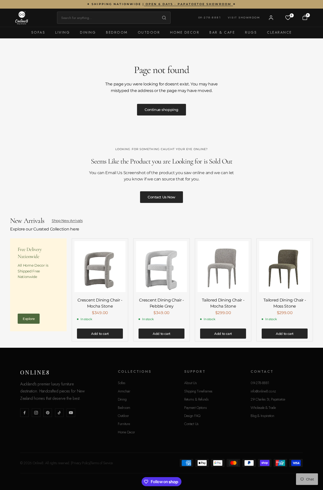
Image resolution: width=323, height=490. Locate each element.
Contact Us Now (161, 197)
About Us (190, 382)
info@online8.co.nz (263, 391)
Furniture (124, 423)
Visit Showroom (244, 17)
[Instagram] (36, 412)
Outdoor (149, 32)
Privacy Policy (81, 462)
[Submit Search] (162, 17)
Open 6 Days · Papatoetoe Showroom (188, 4)
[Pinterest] (47, 412)
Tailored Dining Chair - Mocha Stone (223, 303)
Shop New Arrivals (67, 220)
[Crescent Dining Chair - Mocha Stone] (99, 266)
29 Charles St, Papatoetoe (268, 399)
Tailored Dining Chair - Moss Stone (284, 303)
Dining (88, 32)
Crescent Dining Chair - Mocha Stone (99, 303)
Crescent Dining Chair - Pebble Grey (161, 303)
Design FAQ (192, 415)
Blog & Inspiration (262, 415)
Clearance (279, 32)
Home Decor (184, 32)
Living (62, 32)
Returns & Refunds (196, 399)
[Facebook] (24, 412)
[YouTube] (71, 412)
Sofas (38, 32)
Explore (29, 319)
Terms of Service (102, 462)
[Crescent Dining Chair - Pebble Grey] (161, 266)
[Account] (271, 18)
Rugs (251, 32)
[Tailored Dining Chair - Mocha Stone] (223, 266)
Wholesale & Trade (263, 407)
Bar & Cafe (222, 32)
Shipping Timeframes (198, 391)
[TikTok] (59, 412)
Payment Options (195, 407)
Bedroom (117, 32)
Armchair (124, 391)
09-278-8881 (209, 17)
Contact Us (191, 423)
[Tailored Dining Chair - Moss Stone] (284, 266)
